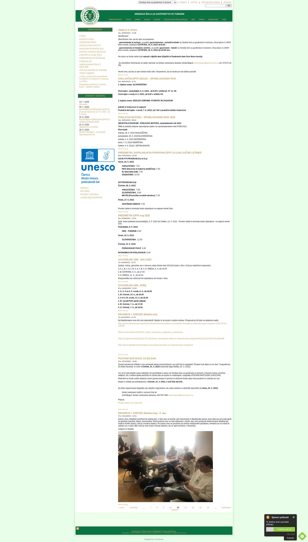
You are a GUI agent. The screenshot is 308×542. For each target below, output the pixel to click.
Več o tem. (291, 534)
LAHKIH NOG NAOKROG (91, 197)
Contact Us (136, 531)
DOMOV (183, 2)
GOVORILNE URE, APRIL (132, 285)
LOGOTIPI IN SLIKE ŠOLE (90, 55)
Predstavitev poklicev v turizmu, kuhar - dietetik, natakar (93, 85)
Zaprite (294, 517)
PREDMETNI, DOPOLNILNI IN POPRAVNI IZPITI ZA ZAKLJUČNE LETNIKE (160, 152)
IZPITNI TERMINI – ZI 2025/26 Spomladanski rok (92, 133)
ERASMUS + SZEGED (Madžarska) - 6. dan (142, 413)
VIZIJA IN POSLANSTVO (90, 45)
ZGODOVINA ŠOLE (87, 42)
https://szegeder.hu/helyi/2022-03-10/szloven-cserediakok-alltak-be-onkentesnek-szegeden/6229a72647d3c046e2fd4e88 (171, 339)
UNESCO (84, 188)
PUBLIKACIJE (85, 61)
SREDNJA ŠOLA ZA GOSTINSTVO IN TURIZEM (159, 14)
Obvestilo (83, 104)
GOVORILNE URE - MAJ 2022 (134, 259)
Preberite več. (290, 538)
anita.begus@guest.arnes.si (206, 63)
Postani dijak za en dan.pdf (130, 403)
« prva (121, 507)
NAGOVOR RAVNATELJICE (91, 49)
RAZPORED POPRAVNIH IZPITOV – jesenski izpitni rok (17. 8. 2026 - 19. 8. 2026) (95, 111)
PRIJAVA (227, 2)
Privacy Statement (169, 531)
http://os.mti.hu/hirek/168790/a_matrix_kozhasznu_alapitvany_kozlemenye (150, 332)
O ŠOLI (82, 36)
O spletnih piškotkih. (268, 517)
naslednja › (226, 507)
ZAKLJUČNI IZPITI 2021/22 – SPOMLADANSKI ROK (147, 78)
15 (208, 507)
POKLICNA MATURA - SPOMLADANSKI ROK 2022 (146, 117)
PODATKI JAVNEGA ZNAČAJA (92, 52)
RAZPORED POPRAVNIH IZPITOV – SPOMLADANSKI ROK (95, 120)
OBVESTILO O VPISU (88, 127)
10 (170, 507)
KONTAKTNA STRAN (210, 2)
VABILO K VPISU (127, 30)
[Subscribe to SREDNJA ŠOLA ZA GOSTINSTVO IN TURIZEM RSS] (77, 529)
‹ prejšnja (133, 507)
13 (193, 507)
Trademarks (157, 531)
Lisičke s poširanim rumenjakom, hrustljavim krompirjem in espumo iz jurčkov (94, 78)
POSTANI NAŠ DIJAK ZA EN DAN (137, 358)
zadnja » (175, 510)
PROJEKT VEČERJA (89, 194)
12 (185, 507)
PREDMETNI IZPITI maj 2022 (134, 215)
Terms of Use (146, 531)
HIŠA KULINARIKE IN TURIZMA (93, 70)
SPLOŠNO (85, 191)
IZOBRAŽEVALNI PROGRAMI (92, 58)
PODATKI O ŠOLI (86, 39)
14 (200, 507)
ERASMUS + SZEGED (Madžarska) (137, 314)
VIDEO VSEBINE (86, 73)
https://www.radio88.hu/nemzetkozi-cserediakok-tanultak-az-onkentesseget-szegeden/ (155, 345)
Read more (122, 75)
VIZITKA (194, 2)
